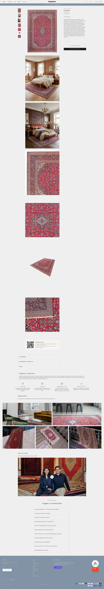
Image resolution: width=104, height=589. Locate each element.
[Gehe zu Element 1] (19, 10)
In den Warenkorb (75, 45)
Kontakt (34, 567)
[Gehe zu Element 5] (19, 29)
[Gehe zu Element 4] (19, 25)
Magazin (19, 1)
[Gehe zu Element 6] (19, 33)
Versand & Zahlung (36, 563)
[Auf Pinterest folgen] (8, 579)
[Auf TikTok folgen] (14, 579)
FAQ (33, 574)
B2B (33, 572)
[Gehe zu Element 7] (19, 36)
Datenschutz (35, 565)
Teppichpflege (35, 570)
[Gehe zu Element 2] (19, 16)
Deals (15, 1)
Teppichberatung (35, 568)
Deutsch (91, 1)
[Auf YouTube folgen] (11, 579)
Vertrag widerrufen (36, 576)
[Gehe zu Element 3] (19, 20)
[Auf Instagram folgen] (5, 579)
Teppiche (4, 1)
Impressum (35, 559)
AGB (33, 561)
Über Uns (24, 1)
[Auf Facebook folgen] (3, 579)
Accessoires (10, 1)
